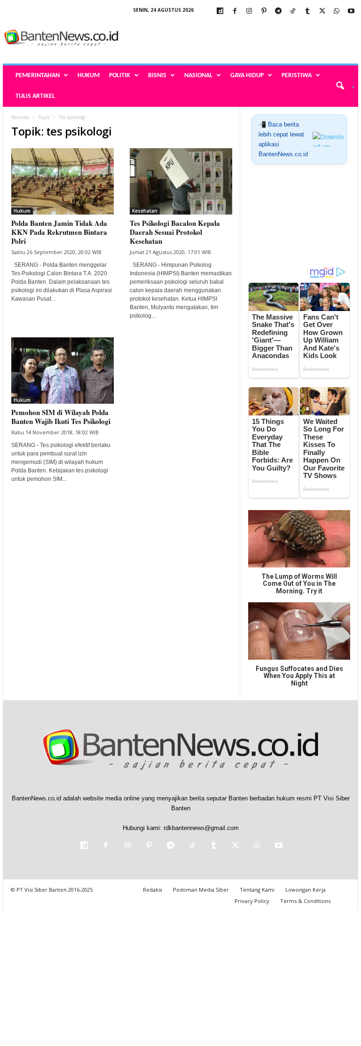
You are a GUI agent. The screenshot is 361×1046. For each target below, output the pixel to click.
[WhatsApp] (336, 11)
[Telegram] (278, 11)
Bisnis (157, 75)
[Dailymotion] (220, 11)
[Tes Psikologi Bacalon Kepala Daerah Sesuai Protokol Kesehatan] (181, 181)
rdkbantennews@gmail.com (201, 827)
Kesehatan (144, 211)
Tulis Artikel (35, 96)
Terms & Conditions (305, 900)
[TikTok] (292, 11)
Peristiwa (297, 75)
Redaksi (152, 889)
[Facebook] (234, 11)
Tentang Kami (257, 889)
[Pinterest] (263, 11)
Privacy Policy (252, 900)
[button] (342, 86)
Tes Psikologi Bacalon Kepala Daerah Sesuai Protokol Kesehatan (175, 232)
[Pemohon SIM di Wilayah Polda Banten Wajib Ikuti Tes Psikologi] (62, 370)
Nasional (198, 75)
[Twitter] (322, 11)
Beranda (20, 117)
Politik (119, 75)
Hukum (89, 75)
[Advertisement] (239, 38)
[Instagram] (249, 11)
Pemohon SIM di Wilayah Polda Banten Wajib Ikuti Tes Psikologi (60, 416)
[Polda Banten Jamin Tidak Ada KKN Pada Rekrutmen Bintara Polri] (62, 181)
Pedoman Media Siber (201, 889)
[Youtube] (351, 11)
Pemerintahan (38, 75)
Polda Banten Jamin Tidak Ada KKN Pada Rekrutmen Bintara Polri (59, 232)
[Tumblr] (307, 11)
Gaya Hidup (247, 75)
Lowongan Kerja (305, 889)
